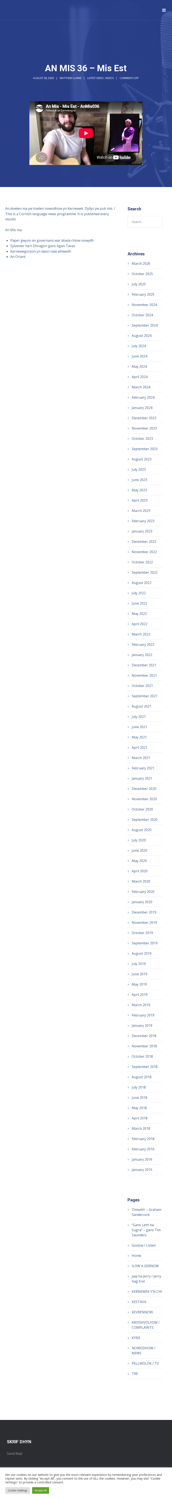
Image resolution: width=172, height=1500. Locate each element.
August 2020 (141, 830)
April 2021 (139, 747)
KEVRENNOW (142, 1312)
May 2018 (139, 1108)
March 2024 (141, 387)
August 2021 (141, 706)
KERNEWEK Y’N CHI (147, 1291)
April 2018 (139, 1118)
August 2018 (141, 1077)
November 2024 (144, 304)
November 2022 (144, 552)
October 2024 (142, 315)
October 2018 (142, 1056)
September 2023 (145, 449)
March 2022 (141, 634)
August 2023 (141, 459)
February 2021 (143, 768)
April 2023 (139, 500)
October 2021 (142, 685)
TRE (135, 1373)
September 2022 (145, 572)
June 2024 (139, 356)
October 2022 (142, 562)
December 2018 (144, 1035)
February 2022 (143, 644)
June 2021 (139, 727)
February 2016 (143, 1149)
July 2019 (139, 963)
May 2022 (139, 613)
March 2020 (141, 881)
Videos (109, 78)
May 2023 (139, 490)
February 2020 (143, 891)
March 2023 (141, 510)
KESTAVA (139, 1302)
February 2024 (143, 397)
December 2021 (144, 665)
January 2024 (142, 407)
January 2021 (142, 778)
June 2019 (139, 974)
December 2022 (144, 541)
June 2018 (139, 1097)
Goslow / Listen (144, 1245)
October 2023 (142, 438)
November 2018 (144, 1046)
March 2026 (141, 263)
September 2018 (145, 1066)
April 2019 (139, 994)
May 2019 (139, 984)
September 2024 (145, 325)
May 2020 (139, 860)
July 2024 (139, 346)
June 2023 (139, 479)
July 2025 (139, 284)
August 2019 (141, 953)
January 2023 (142, 531)
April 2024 (139, 376)
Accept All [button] (41, 1490)
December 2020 (144, 788)
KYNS (136, 1337)
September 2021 (145, 696)
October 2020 (142, 809)
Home (136, 1255)
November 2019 (144, 922)
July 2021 (139, 716)
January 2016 (142, 1159)
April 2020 (139, 871)
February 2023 (143, 521)
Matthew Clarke (70, 78)
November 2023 (144, 428)
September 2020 (145, 819)
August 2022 (141, 582)
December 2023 (144, 418)
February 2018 (143, 1138)
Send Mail (14, 1453)
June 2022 (139, 603)
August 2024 (141, 335)
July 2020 (139, 840)
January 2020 (142, 902)
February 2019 (143, 1015)
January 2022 (142, 654)
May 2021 (139, 737)
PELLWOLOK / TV (145, 1363)
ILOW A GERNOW (145, 1266)
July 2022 (139, 593)
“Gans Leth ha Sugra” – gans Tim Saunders (146, 1230)
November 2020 (144, 799)
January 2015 (142, 1169)
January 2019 (142, 1025)
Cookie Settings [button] (17, 1490)
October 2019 (142, 933)
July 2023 (139, 469)
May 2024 (139, 366)
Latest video (95, 78)
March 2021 (141, 757)
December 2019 (144, 912)
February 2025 (143, 294)
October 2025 (142, 274)
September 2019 (145, 943)
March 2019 (141, 1005)
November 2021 (144, 675)
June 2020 (139, 850)
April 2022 (139, 624)
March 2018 (141, 1128)
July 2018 (139, 1087)
